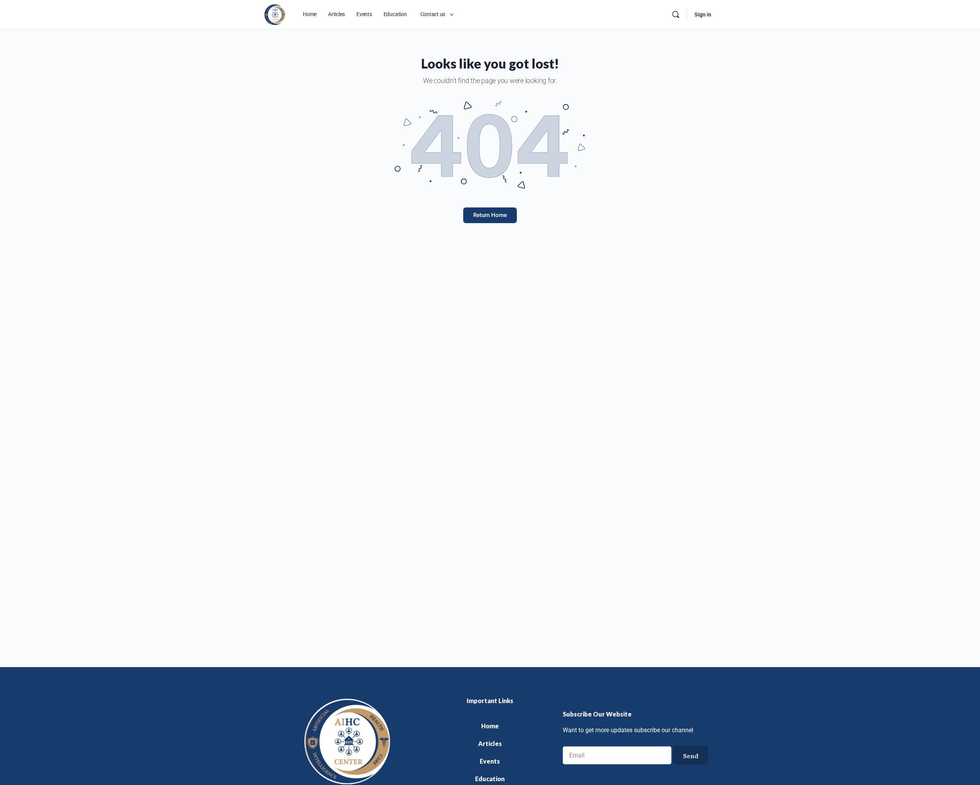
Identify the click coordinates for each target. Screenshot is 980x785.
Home (490, 726)
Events (490, 761)
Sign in (702, 14)
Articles (490, 743)
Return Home (490, 215)
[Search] (675, 14)
